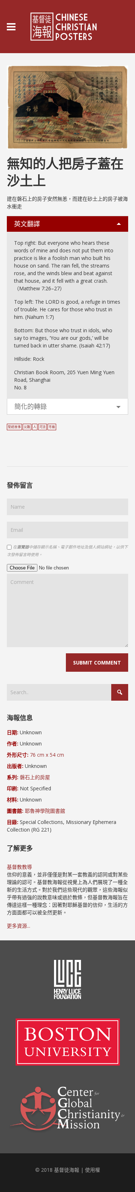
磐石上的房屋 (35, 777)
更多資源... (18, 925)
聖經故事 (14, 427)
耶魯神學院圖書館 (45, 810)
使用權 (92, 1169)
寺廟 (52, 427)
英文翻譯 (27, 223)
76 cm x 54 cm (47, 754)
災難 (27, 427)
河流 (42, 427)
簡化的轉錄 (30, 406)
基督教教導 (19, 866)
